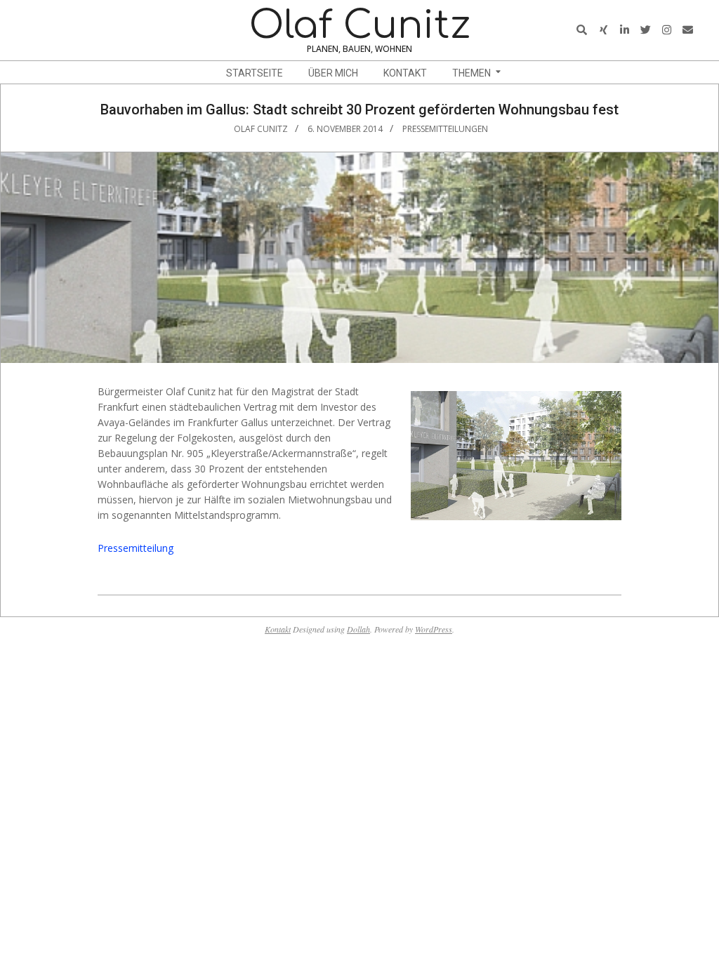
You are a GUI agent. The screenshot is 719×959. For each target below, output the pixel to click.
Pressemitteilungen (445, 129)
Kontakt (278, 629)
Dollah (358, 629)
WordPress (433, 629)
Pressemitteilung (135, 548)
